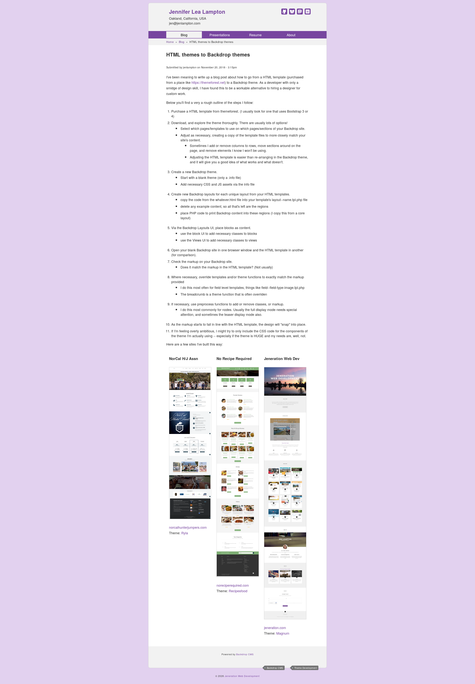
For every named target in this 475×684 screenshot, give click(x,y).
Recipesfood (238, 590)
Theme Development (305, 667)
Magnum (282, 633)
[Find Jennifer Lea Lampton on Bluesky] (292, 13)
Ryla (184, 532)
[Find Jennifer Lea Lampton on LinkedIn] (308, 13)
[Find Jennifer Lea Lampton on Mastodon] (300, 13)
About (291, 34)
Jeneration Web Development (242, 675)
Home (170, 42)
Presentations (219, 34)
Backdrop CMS (275, 667)
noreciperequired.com (233, 585)
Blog (184, 34)
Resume (255, 34)
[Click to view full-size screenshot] (190, 443)
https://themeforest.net (208, 82)
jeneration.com (275, 627)
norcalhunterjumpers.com (188, 527)
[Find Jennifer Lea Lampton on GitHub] (284, 13)
